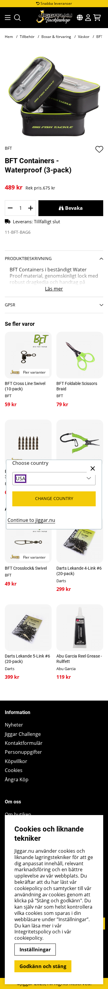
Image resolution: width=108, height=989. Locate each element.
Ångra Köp (16, 779)
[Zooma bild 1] (54, 96)
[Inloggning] (88, 17)
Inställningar (35, 949)
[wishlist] (99, 149)
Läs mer (54, 289)
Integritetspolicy (32, 931)
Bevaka (74, 208)
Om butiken (18, 814)
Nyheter (14, 725)
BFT (8, 148)
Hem (9, 36)
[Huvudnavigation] (6, 17)
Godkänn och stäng (43, 966)
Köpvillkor (16, 761)
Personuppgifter (23, 752)
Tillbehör (27, 36)
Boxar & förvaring (56, 36)
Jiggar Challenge (23, 734)
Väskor (83, 36)
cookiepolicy (28, 938)
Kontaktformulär (24, 743)
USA (20, 479)
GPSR (10, 305)
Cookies (13, 770)
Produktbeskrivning (28, 258)
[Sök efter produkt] (17, 17)
